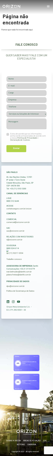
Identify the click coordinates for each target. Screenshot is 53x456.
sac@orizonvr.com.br (15, 231)
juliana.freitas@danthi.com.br (18, 275)
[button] (48, 6)
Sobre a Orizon (13, 441)
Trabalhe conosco (14, 259)
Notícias (21, 444)
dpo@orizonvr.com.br (15, 286)
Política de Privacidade (27, 138)
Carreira (31, 444)
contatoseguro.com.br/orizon (19, 209)
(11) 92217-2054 (16, 253)
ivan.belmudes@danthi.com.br (19, 272)
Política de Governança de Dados (20, 291)
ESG (45, 441)
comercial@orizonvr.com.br (18, 222)
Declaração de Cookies (20, 140)
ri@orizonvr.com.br (14, 240)
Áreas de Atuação (32, 441)
